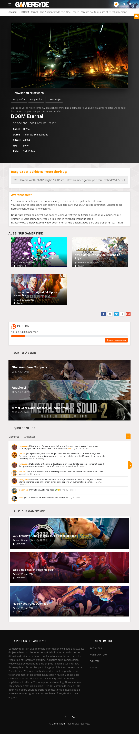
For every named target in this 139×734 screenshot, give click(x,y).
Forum (93, 667)
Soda (21, 497)
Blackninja (23, 489)
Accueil (12, 12)
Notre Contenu (97, 654)
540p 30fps (19, 99)
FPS (15, 145)
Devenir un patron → (116, 340)
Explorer (95, 661)
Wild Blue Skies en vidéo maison (33, 569)
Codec (16, 129)
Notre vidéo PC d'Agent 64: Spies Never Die (35, 293)
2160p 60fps (54, 99)
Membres (13, 436)
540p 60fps (36, 99)
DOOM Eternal (27, 116)
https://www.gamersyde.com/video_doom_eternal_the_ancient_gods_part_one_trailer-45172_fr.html (67, 222)
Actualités (96, 648)
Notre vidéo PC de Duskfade (30, 603)
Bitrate (17, 140)
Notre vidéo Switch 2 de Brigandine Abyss (97, 256)
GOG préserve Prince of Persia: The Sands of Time (44, 535)
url (69, 448)
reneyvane (24, 445)
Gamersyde (58, 723)
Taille (16, 151)
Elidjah (22, 471)
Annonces (29, 436)
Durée (16, 134)
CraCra (22, 453)
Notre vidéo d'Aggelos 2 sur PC (34, 258)
